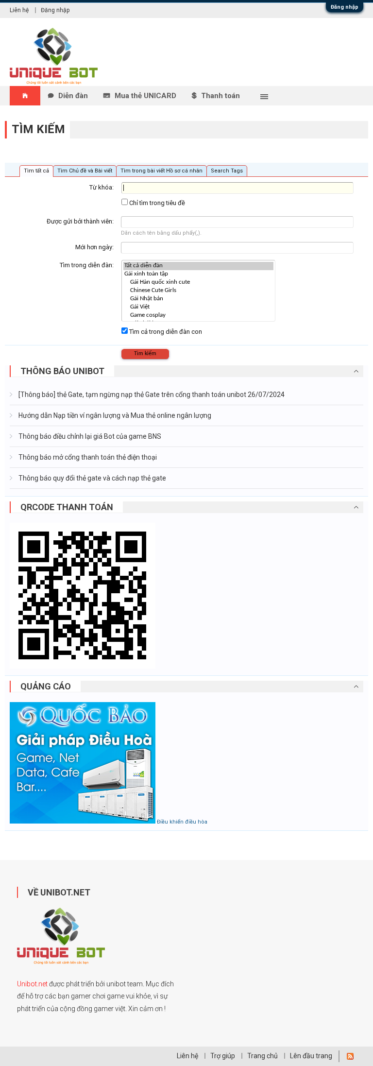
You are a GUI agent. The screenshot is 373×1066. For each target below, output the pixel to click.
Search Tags (227, 171)
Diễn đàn (73, 95)
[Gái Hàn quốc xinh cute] (198, 282)
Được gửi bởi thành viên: (80, 221)
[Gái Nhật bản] (198, 299)
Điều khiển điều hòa (182, 822)
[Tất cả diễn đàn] (198, 266)
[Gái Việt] (198, 307)
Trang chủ (262, 1056)
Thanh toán (220, 95)
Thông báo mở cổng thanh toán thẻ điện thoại (87, 457)
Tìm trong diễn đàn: (87, 265)
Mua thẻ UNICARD (145, 95)
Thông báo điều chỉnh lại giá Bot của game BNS (89, 436)
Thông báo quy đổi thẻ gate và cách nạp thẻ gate (91, 478)
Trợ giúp (222, 1056)
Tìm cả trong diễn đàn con (165, 331)
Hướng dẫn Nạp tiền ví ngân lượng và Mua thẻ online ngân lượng (114, 415)
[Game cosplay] (198, 315)
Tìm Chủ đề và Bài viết (84, 171)
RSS (350, 1056)
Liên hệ (19, 10)
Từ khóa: (101, 187)
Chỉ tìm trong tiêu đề (156, 202)
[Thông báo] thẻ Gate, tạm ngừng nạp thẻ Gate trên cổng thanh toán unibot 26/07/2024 (151, 394)
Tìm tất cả (36, 171)
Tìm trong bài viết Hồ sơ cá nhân (161, 171)
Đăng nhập (344, 7)
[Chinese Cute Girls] (198, 291)
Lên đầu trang (311, 1056)
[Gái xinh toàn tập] (198, 274)
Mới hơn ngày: (94, 247)
